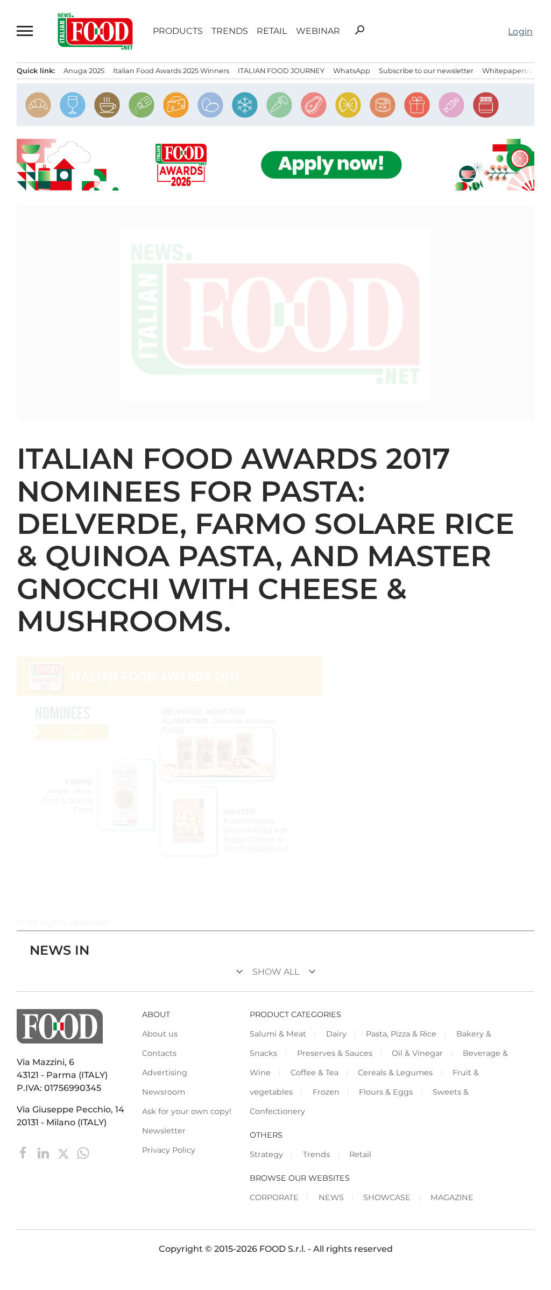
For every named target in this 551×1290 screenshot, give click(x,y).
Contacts (159, 1053)
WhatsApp (351, 71)
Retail (272, 31)
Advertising (164, 1072)
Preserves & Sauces (334, 1053)
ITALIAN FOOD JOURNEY (281, 71)
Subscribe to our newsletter (426, 71)
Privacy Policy (168, 1150)
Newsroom (163, 1092)
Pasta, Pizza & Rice (401, 1034)
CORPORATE (274, 1197)
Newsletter (164, 1131)
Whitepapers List (511, 71)
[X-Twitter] (64, 1152)
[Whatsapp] (83, 1152)
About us (160, 1034)
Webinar (318, 31)
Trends (229, 31)
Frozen (326, 1092)
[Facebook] (24, 1152)
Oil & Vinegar (417, 1053)
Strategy (266, 1154)
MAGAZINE (452, 1197)
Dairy (336, 1034)
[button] (25, 31)
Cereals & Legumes (395, 1072)
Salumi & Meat (278, 1034)
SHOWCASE (387, 1197)
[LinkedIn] (44, 1152)
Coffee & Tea (314, 1072)
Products (178, 31)
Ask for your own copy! (186, 1111)
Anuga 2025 (83, 71)
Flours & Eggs (386, 1092)
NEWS (331, 1197)
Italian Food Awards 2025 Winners (171, 71)
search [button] (359, 30)
